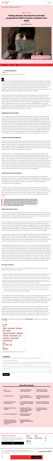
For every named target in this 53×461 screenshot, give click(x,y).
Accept (34, 458)
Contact (36, 436)
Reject (39, 458)
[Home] (7, 2)
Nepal (11, 344)
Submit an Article (38, 438)
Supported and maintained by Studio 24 (45, 451)
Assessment (5, 328)
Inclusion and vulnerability (15, 338)
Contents (12, 65)
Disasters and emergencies (14, 335)
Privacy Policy (29, 438)
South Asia (7, 344)
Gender (4, 330)
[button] (48, 3)
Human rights (8, 330)
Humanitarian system (6, 338)
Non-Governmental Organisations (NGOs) (9, 333)
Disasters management (11, 328)
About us (28, 436)
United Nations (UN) (20, 333)
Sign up (13, 443)
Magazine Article (5, 348)
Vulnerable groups (5, 335)
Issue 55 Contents (4, 65)
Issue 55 (24, 12)
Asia (3, 344)
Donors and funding (19, 328)
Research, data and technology (7, 340)
